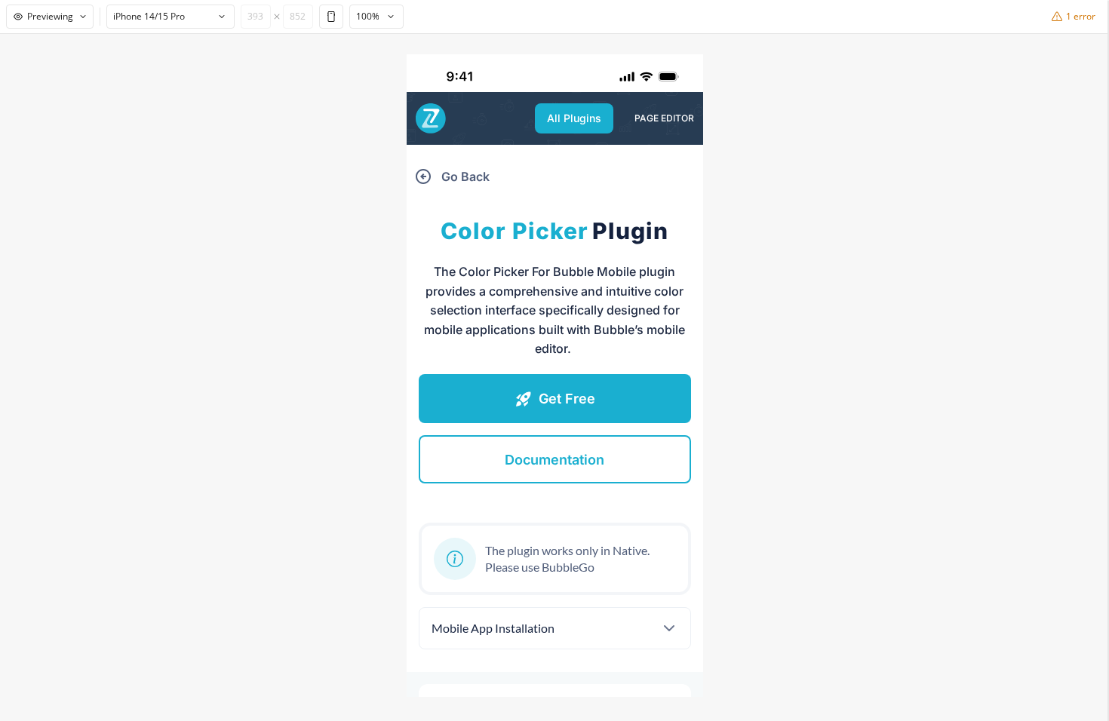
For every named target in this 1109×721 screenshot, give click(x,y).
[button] (574, 118)
